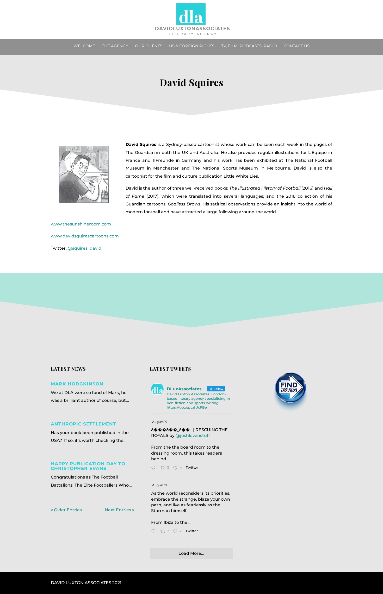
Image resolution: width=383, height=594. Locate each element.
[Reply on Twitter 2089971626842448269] (154, 532)
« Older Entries (66, 509)
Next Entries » (119, 509)
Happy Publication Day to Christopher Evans (88, 466)
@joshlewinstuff (193, 435)
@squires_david (84, 248)
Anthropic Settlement (83, 424)
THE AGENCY (115, 46)
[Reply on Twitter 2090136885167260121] (154, 468)
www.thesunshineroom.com (81, 224)
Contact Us (297, 46)
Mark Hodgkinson (77, 383)
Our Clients (148, 46)
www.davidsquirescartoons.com (85, 236)
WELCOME (84, 46)
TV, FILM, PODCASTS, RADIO (249, 46)
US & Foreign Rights (191, 46)
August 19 (159, 422)
